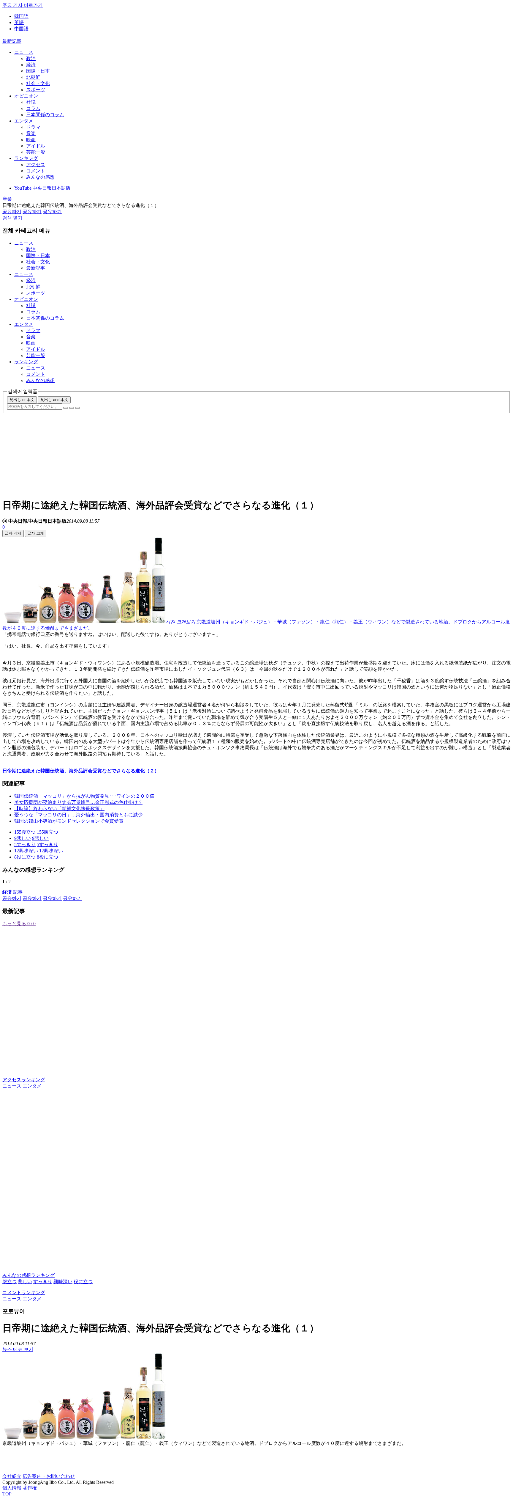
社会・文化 (38, 83)
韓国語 (21, 16)
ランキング (26, 158)
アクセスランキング (23, 1079)
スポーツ (35, 89)
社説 (31, 102)
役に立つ (83, 1281)
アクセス (35, 164)
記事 (12, 892)
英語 (19, 22)
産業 (7, 199)
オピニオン (26, 95)
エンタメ (23, 120)
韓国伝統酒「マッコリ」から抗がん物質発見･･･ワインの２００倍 (84, 796)
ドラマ (33, 127)
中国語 (21, 28)
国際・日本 (38, 70)
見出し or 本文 (22, 399)
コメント (35, 170)
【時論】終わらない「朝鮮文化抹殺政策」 (59, 808)
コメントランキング (23, 1292)
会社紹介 (11, 1476)
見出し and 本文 (54, 399)
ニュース (23, 52)
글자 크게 (35, 533)
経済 (31, 64)
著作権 (30, 1487)
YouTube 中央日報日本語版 (42, 188)
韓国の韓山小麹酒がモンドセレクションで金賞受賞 (69, 821)
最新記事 (11, 41)
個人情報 (11, 1487)
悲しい (25, 1281)
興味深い (62, 1281)
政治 (31, 58)
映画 (31, 139)
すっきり (42, 1281)
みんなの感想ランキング (28, 1275)
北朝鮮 (33, 77)
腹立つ (9, 1281)
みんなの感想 (40, 177)
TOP (7, 1493)
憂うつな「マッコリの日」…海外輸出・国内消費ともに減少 (78, 814)
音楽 (31, 133)
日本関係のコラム (45, 114)
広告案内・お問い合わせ (49, 1476)
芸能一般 (35, 152)
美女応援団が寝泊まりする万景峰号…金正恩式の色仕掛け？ (78, 802)
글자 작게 (13, 533)
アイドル (35, 145)
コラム (33, 108)
